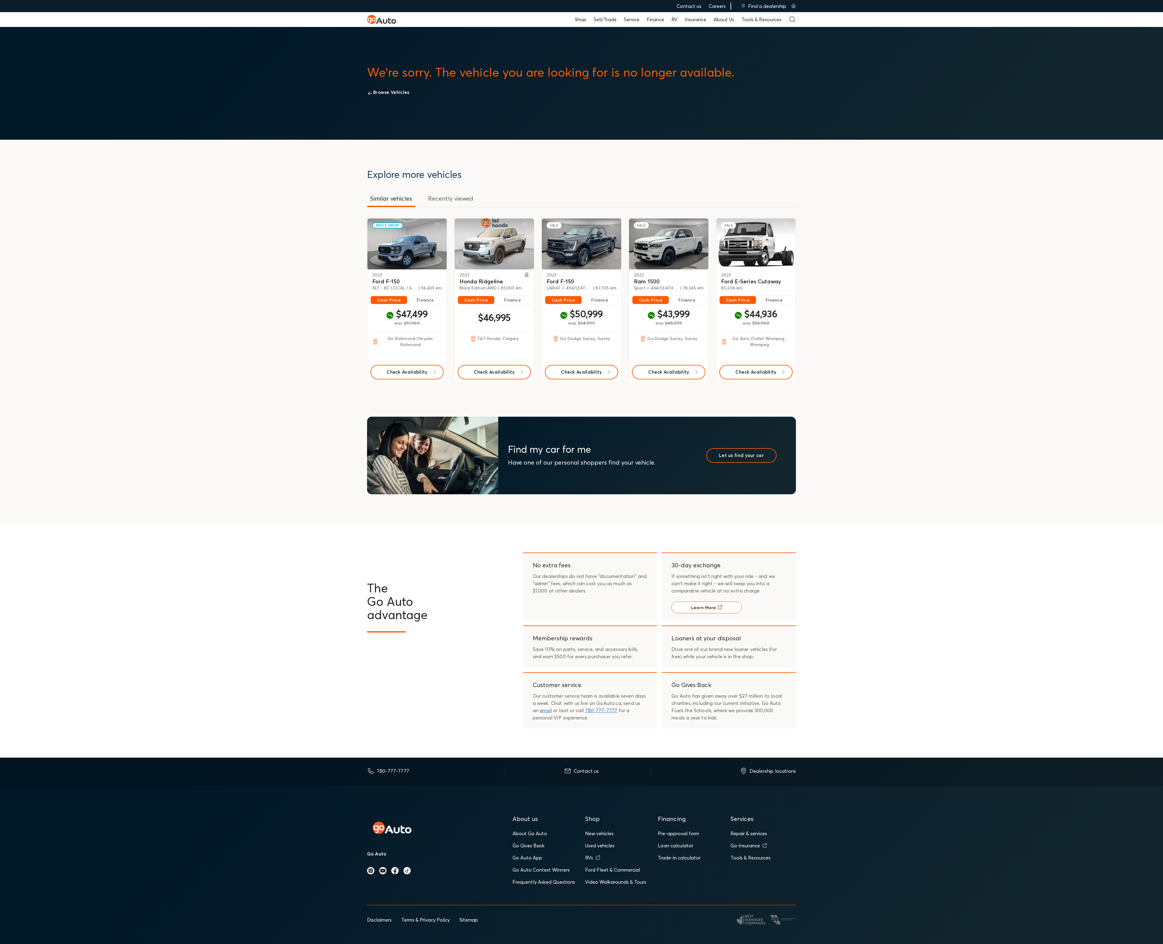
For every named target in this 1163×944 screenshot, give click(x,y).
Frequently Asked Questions (543, 882)
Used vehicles (600, 845)
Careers (717, 6)
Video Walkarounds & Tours (615, 882)
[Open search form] (792, 19)
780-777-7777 (601, 710)
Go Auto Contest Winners (541, 870)
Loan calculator (675, 845)
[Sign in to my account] (793, 6)
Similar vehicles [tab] (391, 198)
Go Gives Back (528, 845)
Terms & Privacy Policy (425, 920)
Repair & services (749, 833)
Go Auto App (527, 858)
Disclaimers (379, 920)
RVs (589, 858)
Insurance (695, 19)
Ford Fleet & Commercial (612, 870)
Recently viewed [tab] (450, 198)
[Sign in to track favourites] (438, 225)
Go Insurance (745, 845)
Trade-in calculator (679, 858)
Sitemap (468, 920)
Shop (580, 19)
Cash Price (389, 300)
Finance (655, 19)
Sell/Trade (605, 19)
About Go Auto (529, 833)
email (546, 710)
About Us (724, 19)
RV (674, 19)
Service (631, 19)
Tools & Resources (761, 19)
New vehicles (599, 833)
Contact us (689, 6)
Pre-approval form (678, 833)
